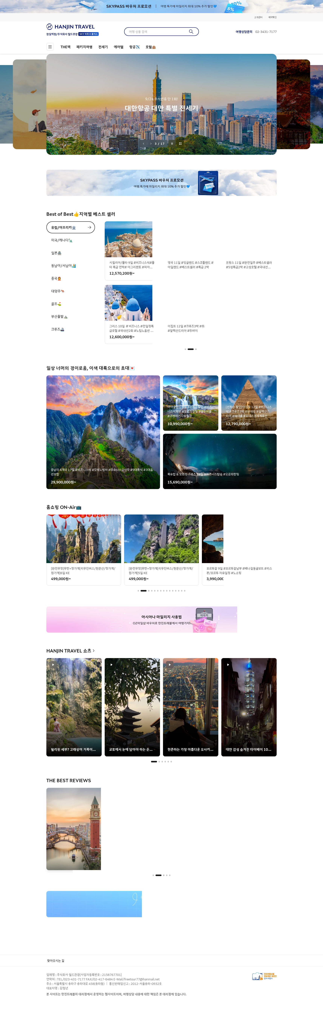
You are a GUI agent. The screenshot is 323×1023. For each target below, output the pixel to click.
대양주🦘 (58, 290)
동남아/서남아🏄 (63, 265)
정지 (172, 143)
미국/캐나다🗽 (62, 240)
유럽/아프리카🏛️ (63, 227)
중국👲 (56, 278)
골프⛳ (56, 303)
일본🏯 (56, 252)
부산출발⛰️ (59, 316)
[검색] (191, 32)
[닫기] (274, 6)
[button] (185, 349)
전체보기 (180, 143)
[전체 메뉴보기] (50, 46)
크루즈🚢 (57, 329)
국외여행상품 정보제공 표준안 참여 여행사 (264, 976)
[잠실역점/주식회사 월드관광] (72, 27)
